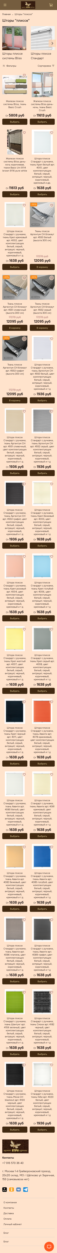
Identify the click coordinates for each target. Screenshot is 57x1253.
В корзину (42, 266)
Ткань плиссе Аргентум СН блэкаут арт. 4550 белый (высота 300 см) (42, 236)
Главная (6, 14)
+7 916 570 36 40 (13, 1163)
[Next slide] (52, 43)
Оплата (7, 1218)
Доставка (8, 1213)
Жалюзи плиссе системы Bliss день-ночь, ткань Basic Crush (42, 106)
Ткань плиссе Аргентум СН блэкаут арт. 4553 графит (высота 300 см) (15, 369)
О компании (10, 1202)
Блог (6, 1232)
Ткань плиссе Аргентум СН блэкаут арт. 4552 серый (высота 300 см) (42, 308)
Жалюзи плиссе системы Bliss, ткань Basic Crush (14, 104)
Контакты (8, 1207)
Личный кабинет (12, 1224)
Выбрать (14, 121)
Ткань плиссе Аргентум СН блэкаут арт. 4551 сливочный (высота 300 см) (15, 308)
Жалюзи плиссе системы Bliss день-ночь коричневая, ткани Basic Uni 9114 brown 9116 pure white (14, 164)
